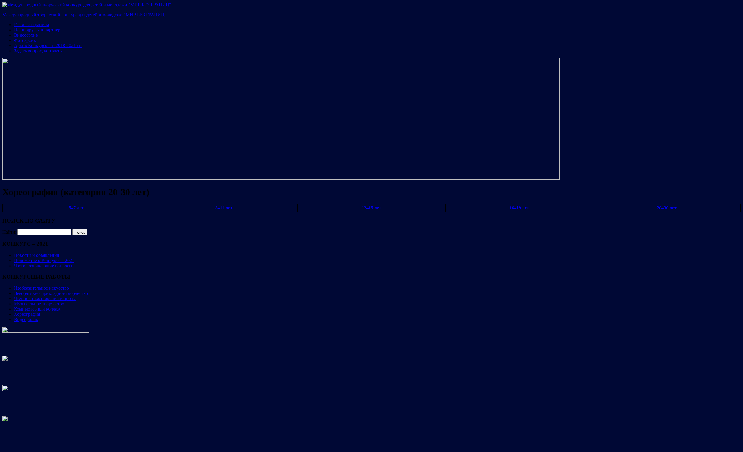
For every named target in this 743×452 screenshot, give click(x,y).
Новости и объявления (36, 255)
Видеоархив (26, 35)
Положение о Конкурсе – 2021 (44, 260)
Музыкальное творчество (39, 303)
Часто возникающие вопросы (43, 265)
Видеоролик (26, 319)
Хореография (27, 314)
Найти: (9, 231)
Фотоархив (25, 40)
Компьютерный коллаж (37, 308)
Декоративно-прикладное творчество (51, 293)
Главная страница (31, 24)
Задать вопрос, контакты (38, 50)
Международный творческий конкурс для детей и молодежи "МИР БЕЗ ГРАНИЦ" (84, 14)
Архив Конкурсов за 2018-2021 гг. (48, 45)
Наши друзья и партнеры (39, 29)
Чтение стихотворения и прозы (45, 298)
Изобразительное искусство (41, 288)
